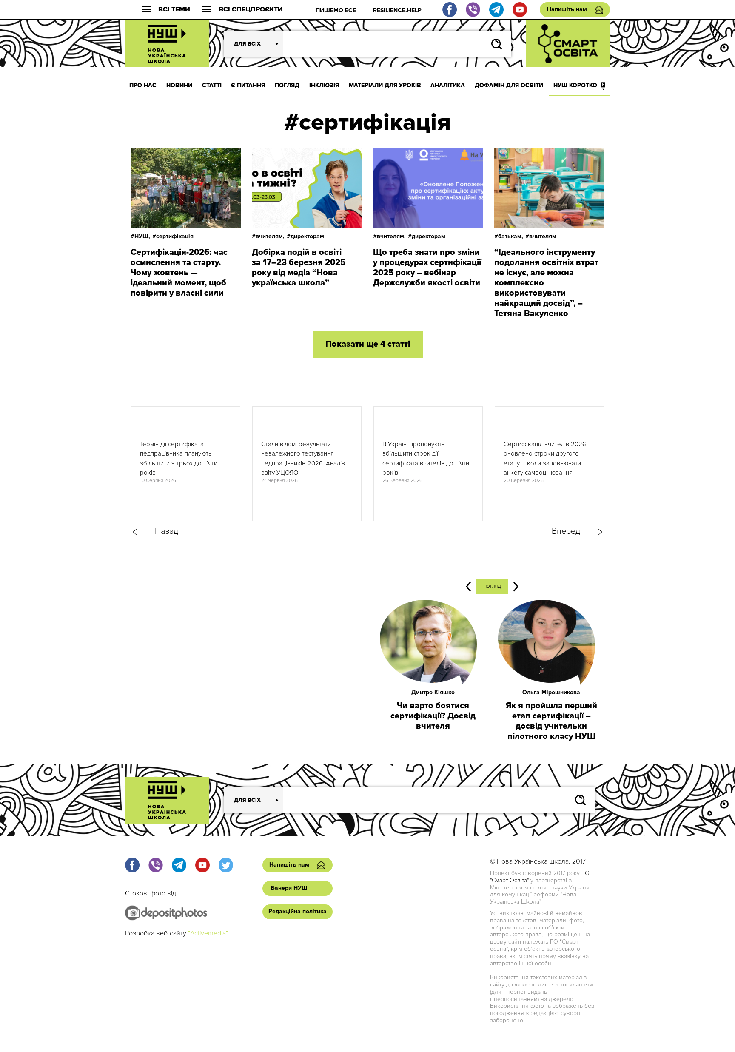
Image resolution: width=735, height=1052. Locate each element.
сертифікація (175, 236)
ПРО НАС (143, 85)
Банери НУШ (289, 888)
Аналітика (447, 85)
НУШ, (142, 236)
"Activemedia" (208, 933)
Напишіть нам (567, 9)
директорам (307, 236)
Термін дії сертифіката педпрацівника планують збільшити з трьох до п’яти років (178, 458)
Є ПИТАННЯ (248, 85)
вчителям (542, 236)
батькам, (510, 236)
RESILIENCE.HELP (397, 10)
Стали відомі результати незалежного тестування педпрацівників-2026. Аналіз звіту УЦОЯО (303, 458)
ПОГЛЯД (287, 85)
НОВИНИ (179, 85)
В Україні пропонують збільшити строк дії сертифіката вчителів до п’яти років (425, 458)
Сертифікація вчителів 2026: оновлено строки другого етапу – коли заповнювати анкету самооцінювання (545, 458)
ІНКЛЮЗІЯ (324, 85)
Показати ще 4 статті (367, 344)
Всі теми (174, 10)
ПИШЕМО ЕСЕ (336, 10)
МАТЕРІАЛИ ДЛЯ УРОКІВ (385, 85)
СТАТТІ (212, 85)
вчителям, (270, 236)
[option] (185, 463)
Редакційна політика (297, 911)
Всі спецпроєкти (251, 10)
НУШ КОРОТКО (575, 85)
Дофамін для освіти (509, 85)
